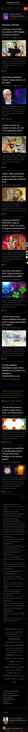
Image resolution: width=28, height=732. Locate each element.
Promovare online (8, 693)
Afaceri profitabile (8, 697)
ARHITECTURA (19, 632)
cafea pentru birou (11, 636)
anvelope (19, 629)
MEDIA (12, 401)
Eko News (9, 650)
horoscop (7, 658)
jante (8, 661)
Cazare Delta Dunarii (9, 699)
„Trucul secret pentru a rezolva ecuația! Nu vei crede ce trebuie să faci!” (12, 410)
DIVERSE (6, 119)
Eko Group (19, 648)
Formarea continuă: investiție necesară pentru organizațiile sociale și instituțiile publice (13, 541)
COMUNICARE (13, 18)
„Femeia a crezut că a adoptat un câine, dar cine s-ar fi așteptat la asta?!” (13, 128)
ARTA (7, 634)
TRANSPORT (8, 676)
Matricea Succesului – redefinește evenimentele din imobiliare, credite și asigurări (13, 579)
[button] (27, 243)
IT (9, 401)
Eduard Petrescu (10, 648)
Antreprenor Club (13, 2)
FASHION (6, 401)
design (6, 645)
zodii (14, 682)
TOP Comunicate (7, 703)
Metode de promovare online (11, 691)
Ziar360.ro (6, 701)
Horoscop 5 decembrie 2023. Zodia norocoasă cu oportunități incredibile (12, 273)
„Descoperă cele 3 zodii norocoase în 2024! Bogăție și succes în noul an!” (13, 32)
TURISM (16, 676)
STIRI (5, 71)
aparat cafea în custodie (9, 632)
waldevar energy (15, 679)
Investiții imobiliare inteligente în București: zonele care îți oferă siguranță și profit (12, 593)
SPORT (10, 673)
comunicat (19, 37)
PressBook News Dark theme (17, 730)
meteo (18, 661)
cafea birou (20, 634)
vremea (7, 678)
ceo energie (18, 636)
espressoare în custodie (17, 650)
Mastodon (5, 712)
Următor (22, 497)
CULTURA (19, 642)
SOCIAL (6, 491)
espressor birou (9, 652)
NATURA (11, 664)
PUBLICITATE (20, 667)
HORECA (20, 655)
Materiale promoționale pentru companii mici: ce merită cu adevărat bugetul (13, 506)
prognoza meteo (9, 667)
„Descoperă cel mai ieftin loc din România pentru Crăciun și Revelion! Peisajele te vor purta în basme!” (12, 453)
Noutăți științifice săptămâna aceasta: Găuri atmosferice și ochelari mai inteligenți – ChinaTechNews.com (13, 370)
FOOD (15, 655)
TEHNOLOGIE (18, 401)
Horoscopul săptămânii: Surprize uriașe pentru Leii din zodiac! (13, 80)
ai (15, 628)
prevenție (17, 664)
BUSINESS (13, 634)
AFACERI (9, 629)
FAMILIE (9, 655)
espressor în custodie (17, 652)
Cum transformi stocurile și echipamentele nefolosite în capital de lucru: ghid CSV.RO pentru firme (13, 513)
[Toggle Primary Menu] (25, 8)
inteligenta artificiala (18, 658)
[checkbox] (4, 728)
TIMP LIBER (16, 673)
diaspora (12, 645)
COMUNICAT (10, 642)
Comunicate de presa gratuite (11, 695)
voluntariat (21, 675)
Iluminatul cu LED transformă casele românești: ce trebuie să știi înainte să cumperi (13, 586)
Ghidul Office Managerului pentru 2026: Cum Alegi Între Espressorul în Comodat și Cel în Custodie (14, 566)
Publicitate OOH (10, 670)
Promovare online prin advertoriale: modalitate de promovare (16, 15)
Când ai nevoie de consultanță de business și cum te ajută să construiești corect (13, 559)
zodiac (21, 679)
